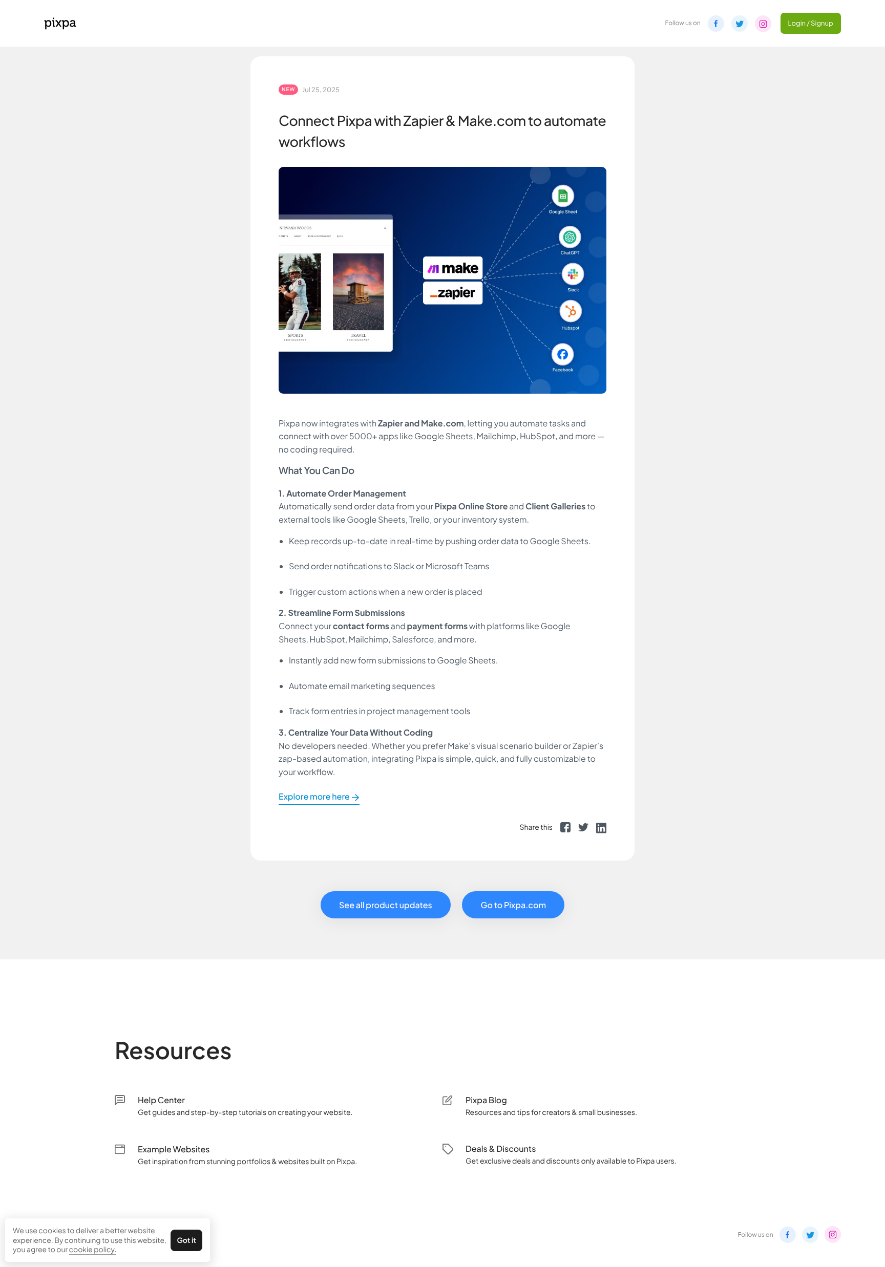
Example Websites (174, 1149)
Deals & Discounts (501, 1148)
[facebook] (565, 827)
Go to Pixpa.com (513, 904)
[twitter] (583, 827)
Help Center (161, 1099)
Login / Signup (810, 23)
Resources (173, 1049)
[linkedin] (601, 827)
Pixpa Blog (486, 1099)
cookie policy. (93, 1249)
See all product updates (385, 904)
